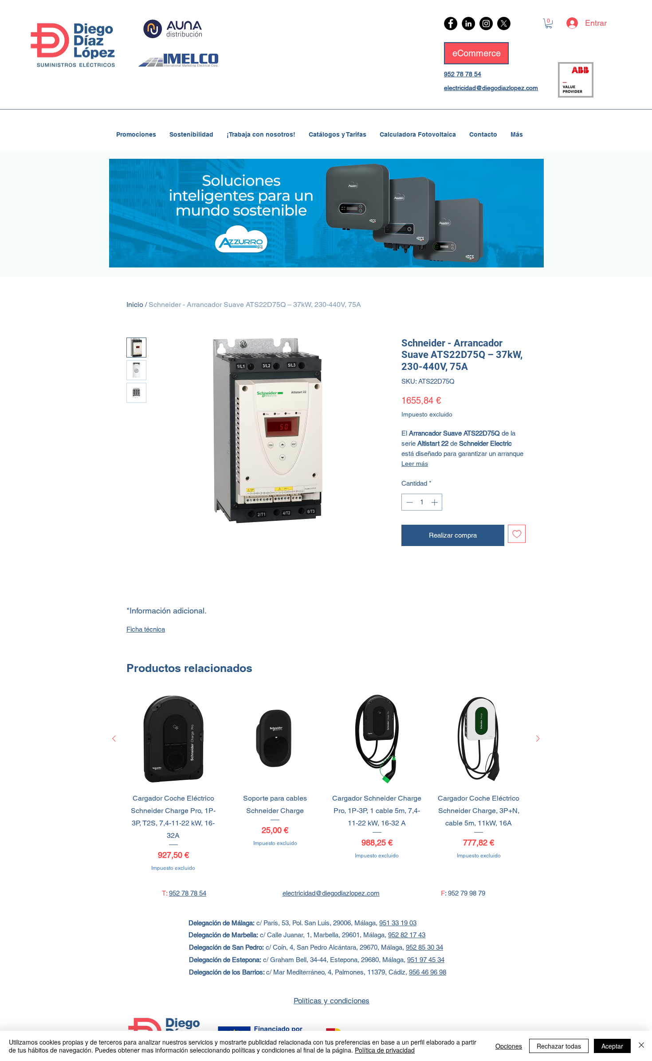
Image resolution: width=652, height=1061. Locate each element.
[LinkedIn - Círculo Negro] (468, 23)
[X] (504, 23)
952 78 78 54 (462, 74)
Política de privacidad (385, 1049)
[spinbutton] (422, 502)
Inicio (134, 304)
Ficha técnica (145, 629)
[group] (326, 782)
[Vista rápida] (173, 739)
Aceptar (612, 1045)
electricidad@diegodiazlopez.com (491, 87)
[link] (548, 23)
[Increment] (435, 502)
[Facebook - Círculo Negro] (450, 23)
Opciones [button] (508, 1045)
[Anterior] (114, 738)
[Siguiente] (538, 738)
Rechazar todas (559, 1045)
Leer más (414, 463)
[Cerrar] (641, 1046)
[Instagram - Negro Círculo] (486, 23)
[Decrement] (409, 502)
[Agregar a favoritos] (517, 534)
